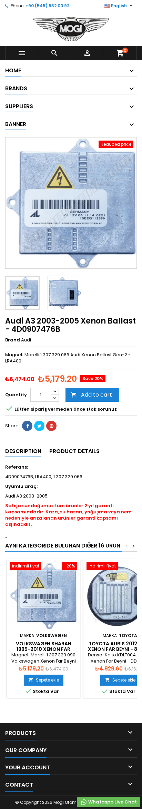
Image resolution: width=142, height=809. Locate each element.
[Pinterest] (51, 426)
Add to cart (91, 395)
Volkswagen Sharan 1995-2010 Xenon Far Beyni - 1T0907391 (43, 649)
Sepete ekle (43, 680)
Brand (12, 340)
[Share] (27, 426)
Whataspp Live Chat (112, 802)
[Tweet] (39, 426)
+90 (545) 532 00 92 (47, 6)
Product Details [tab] (74, 451)
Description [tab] (23, 451)
